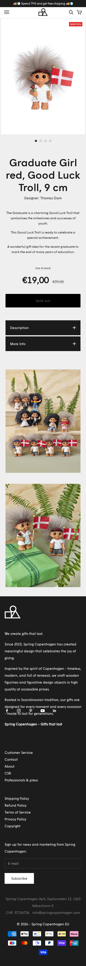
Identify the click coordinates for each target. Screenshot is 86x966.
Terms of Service (18, 812)
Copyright (12, 826)
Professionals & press (21, 780)
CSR (8, 773)
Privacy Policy (15, 819)
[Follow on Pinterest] (30, 710)
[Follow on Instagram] (19, 710)
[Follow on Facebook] (7, 710)
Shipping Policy (17, 798)
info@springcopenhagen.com (56, 912)
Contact (11, 759)
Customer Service (19, 752)
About (9, 766)
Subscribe (19, 878)
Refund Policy (15, 805)
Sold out (43, 301)
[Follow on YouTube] (42, 710)
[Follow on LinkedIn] (54, 710)
